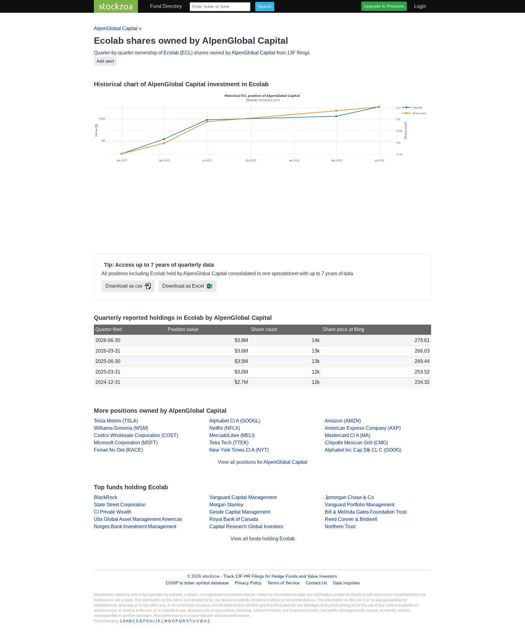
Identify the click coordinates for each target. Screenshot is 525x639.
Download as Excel (183, 286)
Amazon (334, 420)
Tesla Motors (107, 420)
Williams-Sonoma (113, 428)
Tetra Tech (220, 442)
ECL (186, 52)
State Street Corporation (120, 504)
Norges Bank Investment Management (135, 526)
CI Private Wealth (113, 511)
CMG (380, 442)
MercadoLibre (224, 435)
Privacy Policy (248, 582)
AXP (394, 428)
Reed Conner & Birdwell (351, 519)
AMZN (352, 420)
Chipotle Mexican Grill (348, 442)
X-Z (207, 621)
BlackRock (105, 497)
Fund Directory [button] (166, 6)
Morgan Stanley (226, 504)
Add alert (105, 61)
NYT (262, 450)
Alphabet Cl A (224, 420)
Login (420, 6)
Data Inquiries (346, 582)
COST (170, 435)
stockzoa (116, 6)
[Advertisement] (262, 209)
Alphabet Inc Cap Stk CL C (354, 450)
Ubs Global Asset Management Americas (138, 519)
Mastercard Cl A (342, 435)
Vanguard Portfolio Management (359, 504)
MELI (247, 435)
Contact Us (316, 582)
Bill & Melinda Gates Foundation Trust (366, 511)
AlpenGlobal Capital (116, 28)
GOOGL (250, 420)
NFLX (232, 428)
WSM (141, 428)
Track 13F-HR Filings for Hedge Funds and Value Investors (280, 576)
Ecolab (171, 52)
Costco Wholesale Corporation (127, 435)
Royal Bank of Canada (233, 519)
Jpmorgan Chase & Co (349, 497)
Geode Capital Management (239, 511)
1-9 (123, 621)
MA (365, 435)
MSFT (149, 442)
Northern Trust (340, 526)
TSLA (130, 420)
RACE (134, 450)
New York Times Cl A (232, 450)
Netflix (216, 428)
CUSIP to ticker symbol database (198, 582)
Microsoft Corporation (117, 442)
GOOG (392, 450)
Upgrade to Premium (384, 6)
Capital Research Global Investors (246, 526)
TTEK (240, 442)
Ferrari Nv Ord (109, 450)
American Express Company (355, 428)
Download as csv (123, 286)
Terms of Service (283, 582)
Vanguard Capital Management (242, 497)
